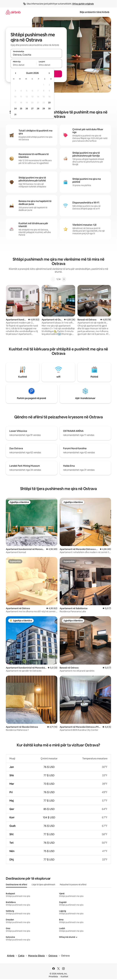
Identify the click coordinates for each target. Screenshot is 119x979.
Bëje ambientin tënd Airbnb (94, 12)
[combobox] (36, 54)
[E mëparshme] (53, 279)
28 (38, 108)
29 (44, 108)
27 (32, 108)
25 (21, 108)
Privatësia (53, 976)
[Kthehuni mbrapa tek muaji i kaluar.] (16, 73)
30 (49, 108)
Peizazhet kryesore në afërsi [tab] (73, 884)
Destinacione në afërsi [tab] (16, 884)
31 (15, 114)
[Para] (64, 279)
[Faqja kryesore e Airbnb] (13, 12)
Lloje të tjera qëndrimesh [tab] (43, 884)
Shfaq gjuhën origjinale (83, 3)
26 (27, 108)
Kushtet (64, 976)
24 (15, 108)
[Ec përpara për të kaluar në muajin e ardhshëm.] (49, 73)
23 (49, 102)
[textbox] (23, 65)
